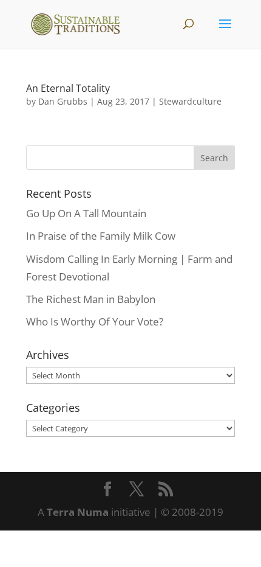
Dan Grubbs (62, 101)
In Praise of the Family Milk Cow (100, 236)
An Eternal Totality (68, 88)
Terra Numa (78, 512)
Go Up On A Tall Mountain (86, 213)
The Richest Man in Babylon (90, 299)
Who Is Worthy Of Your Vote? (94, 322)
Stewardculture (190, 101)
